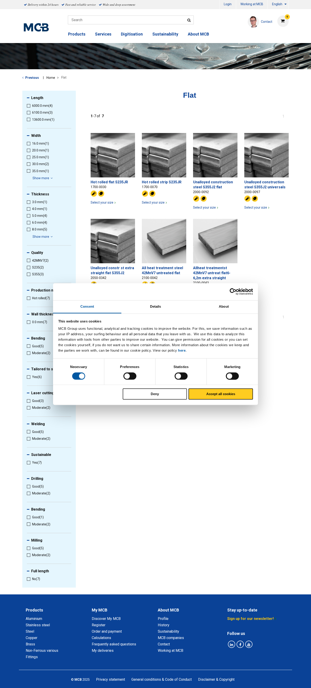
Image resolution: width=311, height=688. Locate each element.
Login (228, 4)
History (163, 625)
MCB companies (171, 638)
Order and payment (107, 631)
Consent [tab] (87, 306)
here (182, 350)
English (277, 4)
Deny (155, 394)
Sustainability (165, 34)
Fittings (32, 657)
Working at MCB (251, 4)
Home (50, 77)
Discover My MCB (106, 618)
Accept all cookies (220, 394)
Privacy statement (110, 679)
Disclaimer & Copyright (216, 679)
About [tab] (224, 306)
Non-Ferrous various (42, 650)
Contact (164, 644)
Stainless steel (38, 625)
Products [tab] (34, 610)
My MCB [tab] (99, 610)
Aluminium (34, 618)
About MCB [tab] (168, 610)
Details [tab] (155, 306)
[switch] (129, 376)
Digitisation (132, 34)
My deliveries (103, 650)
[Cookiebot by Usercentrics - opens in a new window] (233, 291)
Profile (163, 618)
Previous (32, 77)
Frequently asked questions (114, 644)
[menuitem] (227, 4)
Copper (31, 638)
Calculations (101, 638)
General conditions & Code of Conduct (161, 679)
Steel (30, 631)
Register (98, 625)
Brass (30, 644)
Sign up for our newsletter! (250, 618)
